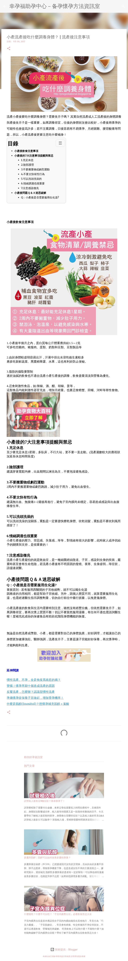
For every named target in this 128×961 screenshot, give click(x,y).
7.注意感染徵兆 (30, 188)
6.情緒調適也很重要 (33, 183)
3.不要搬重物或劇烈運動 (35, 169)
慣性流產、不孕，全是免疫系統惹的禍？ (34, 680)
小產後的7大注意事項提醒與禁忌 (33, 155)
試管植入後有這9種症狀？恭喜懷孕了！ (44, 801)
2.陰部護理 (27, 165)
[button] (9, 48)
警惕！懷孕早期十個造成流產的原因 (31, 686)
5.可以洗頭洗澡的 (31, 178)
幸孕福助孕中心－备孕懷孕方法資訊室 (54, 6)
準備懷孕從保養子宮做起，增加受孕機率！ (35, 698)
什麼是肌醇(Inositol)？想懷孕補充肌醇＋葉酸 (38, 704)
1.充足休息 (27, 160)
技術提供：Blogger (66, 949)
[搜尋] (123, 6)
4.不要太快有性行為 (33, 174)
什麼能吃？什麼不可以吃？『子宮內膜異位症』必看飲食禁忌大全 (58, 914)
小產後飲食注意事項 (26, 151)
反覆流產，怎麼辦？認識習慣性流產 (31, 692)
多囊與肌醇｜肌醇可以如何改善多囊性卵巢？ (47, 857)
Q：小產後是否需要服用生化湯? (40, 197)
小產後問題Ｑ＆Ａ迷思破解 (30, 192)
